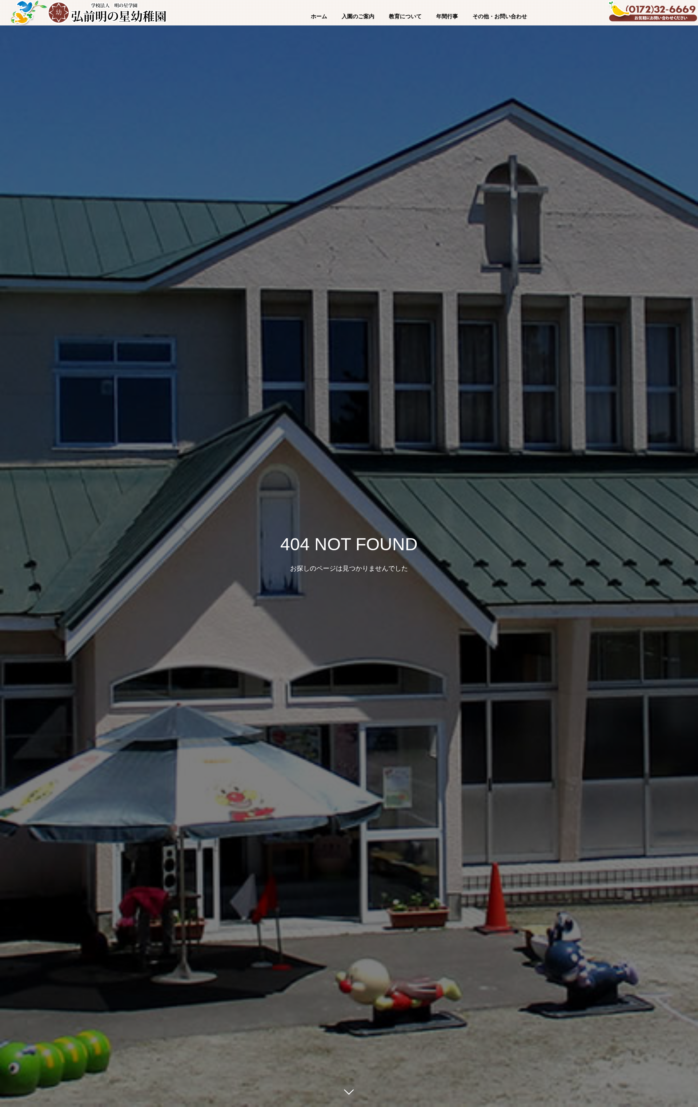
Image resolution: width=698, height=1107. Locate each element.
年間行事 (447, 16)
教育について (405, 16)
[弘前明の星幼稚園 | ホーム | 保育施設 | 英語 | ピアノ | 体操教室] (107, 12)
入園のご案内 (358, 16)
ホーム (319, 16)
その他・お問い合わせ (500, 16)
